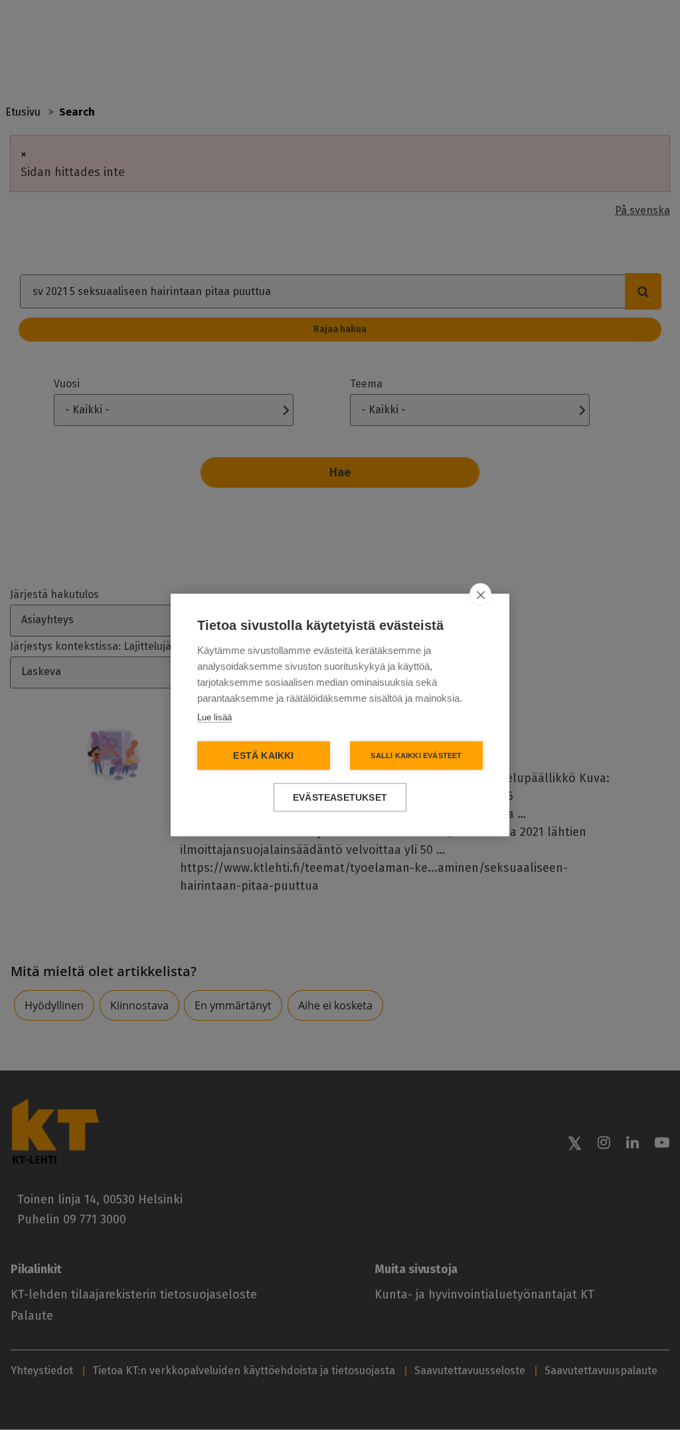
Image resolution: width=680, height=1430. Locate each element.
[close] (480, 594)
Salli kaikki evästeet (416, 756)
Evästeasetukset (340, 798)
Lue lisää (214, 717)
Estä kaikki (263, 756)
